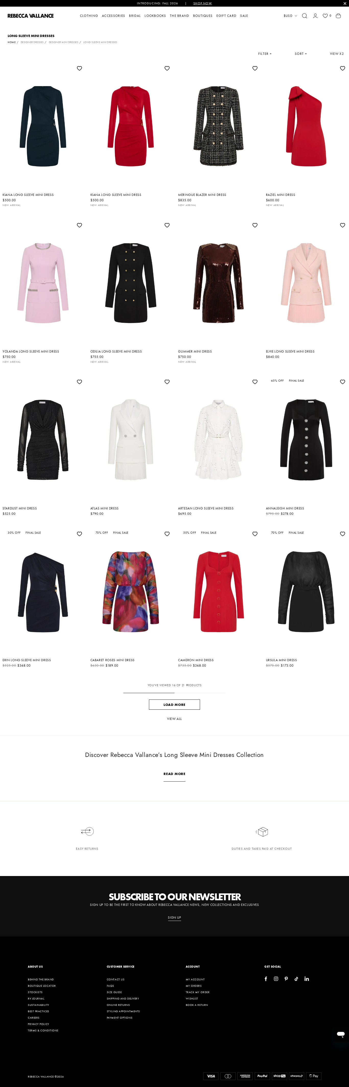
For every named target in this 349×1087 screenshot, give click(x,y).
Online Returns (118, 1005)
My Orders (194, 986)
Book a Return (197, 1005)
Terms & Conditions (43, 1030)
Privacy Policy (38, 1024)
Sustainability (38, 1005)
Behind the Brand (41, 979)
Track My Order (198, 992)
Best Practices (38, 1011)
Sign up (174, 918)
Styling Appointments (123, 1011)
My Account (195, 979)
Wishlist (192, 998)
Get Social (272, 966)
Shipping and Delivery (123, 998)
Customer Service (120, 966)
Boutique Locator (42, 986)
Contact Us (116, 979)
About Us (35, 966)
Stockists (35, 992)
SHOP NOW (202, 3)
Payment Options (119, 1017)
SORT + (301, 53)
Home (12, 42)
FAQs (110, 986)
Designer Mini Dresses (63, 42)
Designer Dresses (32, 42)
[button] (304, 15)
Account (193, 966)
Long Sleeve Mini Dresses (100, 42)
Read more (174, 773)
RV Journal (36, 998)
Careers (34, 1017)
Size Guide (114, 992)
